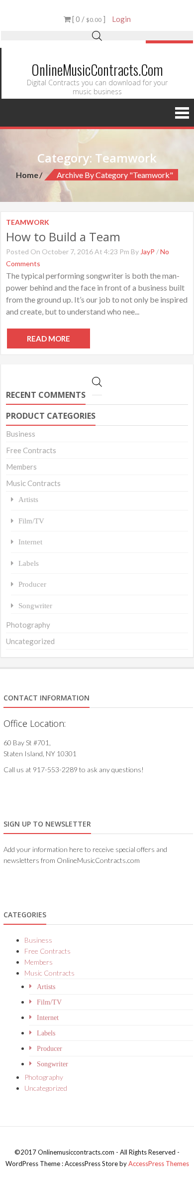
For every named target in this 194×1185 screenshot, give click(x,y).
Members (21, 466)
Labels (28, 563)
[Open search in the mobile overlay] (97, 35)
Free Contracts (31, 450)
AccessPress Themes (158, 1164)
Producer (32, 584)
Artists (28, 499)
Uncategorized (30, 641)
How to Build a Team (63, 236)
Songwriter (35, 605)
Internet (30, 541)
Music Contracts (33, 483)
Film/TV (31, 520)
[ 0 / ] (88, 18)
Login (121, 18)
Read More (48, 338)
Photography (28, 624)
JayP (147, 251)
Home (27, 174)
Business (20, 433)
